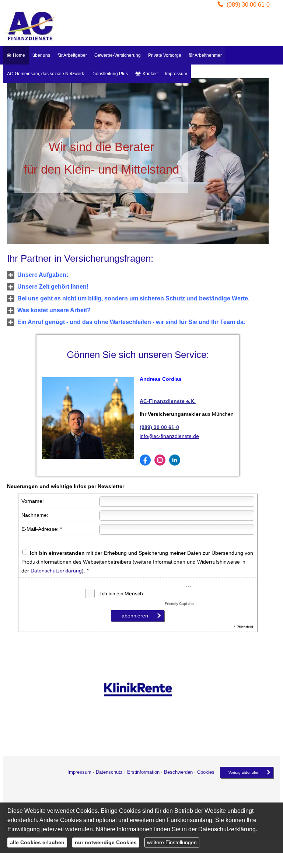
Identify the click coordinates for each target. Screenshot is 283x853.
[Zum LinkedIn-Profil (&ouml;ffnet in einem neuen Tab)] (174, 460)
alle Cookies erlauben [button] (37, 842)
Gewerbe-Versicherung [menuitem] (117, 55)
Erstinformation (143, 772)
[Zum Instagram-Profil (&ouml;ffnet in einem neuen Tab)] (159, 460)
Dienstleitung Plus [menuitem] (109, 73)
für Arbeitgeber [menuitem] (72, 55)
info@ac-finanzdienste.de (169, 436)
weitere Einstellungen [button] (172, 842)
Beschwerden (178, 772)
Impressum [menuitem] (176, 73)
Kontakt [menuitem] (150, 73)
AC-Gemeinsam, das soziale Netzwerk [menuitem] (45, 73)
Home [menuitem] (19, 55)
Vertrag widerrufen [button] (243, 772)
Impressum (79, 772)
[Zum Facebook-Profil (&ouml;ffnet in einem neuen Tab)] (145, 460)
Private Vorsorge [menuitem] (164, 55)
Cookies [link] (205, 772)
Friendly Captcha (179, 603)
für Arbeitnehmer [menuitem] (205, 55)
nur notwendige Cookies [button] (106, 842)
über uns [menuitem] (41, 55)
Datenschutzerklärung (56, 571)
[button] (42, 275)
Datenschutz (109, 772)
